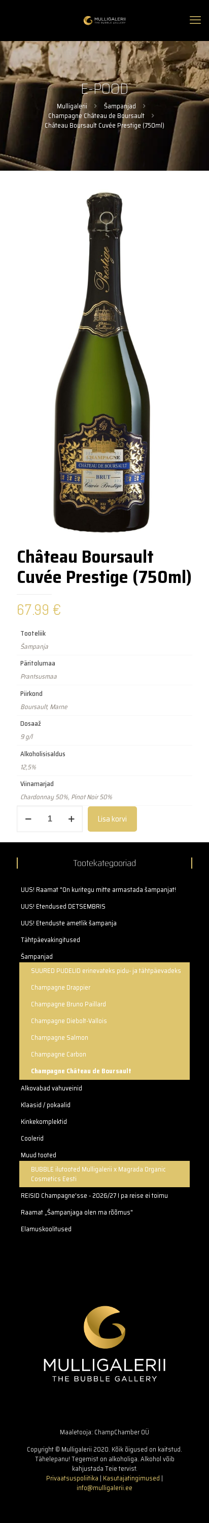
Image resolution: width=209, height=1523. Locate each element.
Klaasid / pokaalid (46, 1105)
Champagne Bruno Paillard (68, 1004)
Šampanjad (120, 106)
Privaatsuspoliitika (72, 1478)
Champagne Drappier (60, 987)
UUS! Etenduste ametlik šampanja (69, 923)
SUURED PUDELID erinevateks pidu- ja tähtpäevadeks (106, 970)
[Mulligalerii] (104, 20)
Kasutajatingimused (131, 1478)
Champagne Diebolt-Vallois (69, 1021)
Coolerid (32, 1138)
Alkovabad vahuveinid (51, 1088)
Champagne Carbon (58, 1054)
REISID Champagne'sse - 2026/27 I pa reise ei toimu (94, 1195)
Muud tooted (38, 1155)
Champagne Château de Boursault (96, 115)
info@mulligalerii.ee (104, 1487)
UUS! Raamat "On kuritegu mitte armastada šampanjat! (98, 889)
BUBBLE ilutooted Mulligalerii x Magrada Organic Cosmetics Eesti (98, 1174)
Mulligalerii (72, 106)
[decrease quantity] (28, 819)
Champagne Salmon (59, 1037)
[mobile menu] (195, 20)
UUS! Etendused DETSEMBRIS (63, 906)
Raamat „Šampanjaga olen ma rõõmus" (77, 1212)
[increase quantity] (71, 819)
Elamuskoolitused (46, 1229)
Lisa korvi (112, 819)
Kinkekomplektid (44, 1121)
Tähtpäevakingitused (50, 939)
